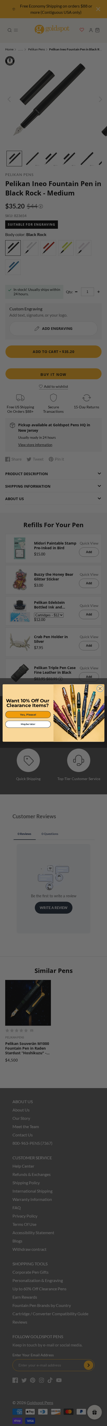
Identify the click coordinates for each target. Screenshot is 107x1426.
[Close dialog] (100, 688)
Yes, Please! (28, 714)
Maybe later (28, 724)
